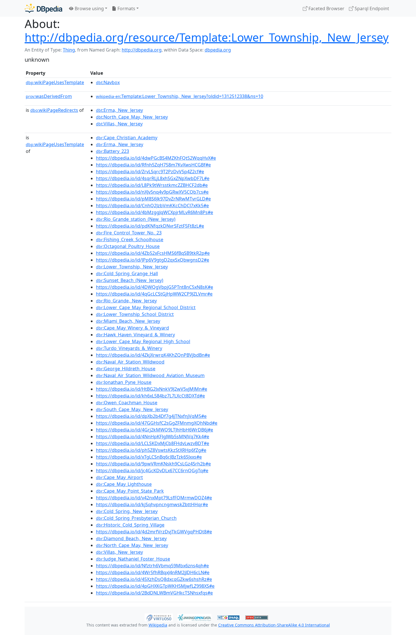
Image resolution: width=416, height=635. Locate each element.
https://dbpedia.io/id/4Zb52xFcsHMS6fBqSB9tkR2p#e (153, 253)
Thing (69, 50)
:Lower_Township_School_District (135, 314)
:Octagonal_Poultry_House (128, 246)
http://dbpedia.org (142, 50)
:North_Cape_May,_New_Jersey (132, 117)
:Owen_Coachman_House (126, 402)
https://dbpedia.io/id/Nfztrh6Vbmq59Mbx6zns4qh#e (152, 566)
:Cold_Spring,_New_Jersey (127, 511)
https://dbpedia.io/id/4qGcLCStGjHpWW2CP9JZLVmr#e (154, 294)
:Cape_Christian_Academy (126, 137)
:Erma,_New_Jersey (119, 110)
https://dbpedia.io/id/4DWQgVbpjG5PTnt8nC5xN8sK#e (154, 287)
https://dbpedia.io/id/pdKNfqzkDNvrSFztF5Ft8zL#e (150, 226)
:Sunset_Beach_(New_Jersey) (129, 280)
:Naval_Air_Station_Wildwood (130, 362)
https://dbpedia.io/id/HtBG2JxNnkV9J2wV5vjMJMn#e (151, 389)
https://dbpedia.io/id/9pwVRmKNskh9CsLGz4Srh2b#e (153, 464)
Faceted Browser (325, 8)
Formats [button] (125, 8)
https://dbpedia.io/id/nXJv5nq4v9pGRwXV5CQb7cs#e (152, 192)
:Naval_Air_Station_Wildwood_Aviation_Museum (150, 375)
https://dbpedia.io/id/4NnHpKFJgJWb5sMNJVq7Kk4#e (152, 436)
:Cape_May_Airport (119, 477)
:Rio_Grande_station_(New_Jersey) (135, 219)
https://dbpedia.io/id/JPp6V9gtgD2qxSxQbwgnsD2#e (152, 260)
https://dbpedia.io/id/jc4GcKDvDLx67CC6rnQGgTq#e (152, 470)
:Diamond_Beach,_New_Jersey (131, 538)
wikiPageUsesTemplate (55, 82)
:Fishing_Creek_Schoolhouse (129, 239)
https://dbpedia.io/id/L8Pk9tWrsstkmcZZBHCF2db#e (152, 185)
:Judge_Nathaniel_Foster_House (133, 559)
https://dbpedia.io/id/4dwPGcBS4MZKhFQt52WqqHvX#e (156, 158)
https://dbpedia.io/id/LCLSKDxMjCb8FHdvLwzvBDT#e (152, 443)
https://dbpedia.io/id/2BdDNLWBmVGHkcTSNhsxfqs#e (154, 593)
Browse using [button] (89, 8)
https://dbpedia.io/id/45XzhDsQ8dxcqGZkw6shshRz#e (154, 579)
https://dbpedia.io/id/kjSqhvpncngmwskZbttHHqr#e (152, 504)
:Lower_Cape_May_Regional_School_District (146, 307)
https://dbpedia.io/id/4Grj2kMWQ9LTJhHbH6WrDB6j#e (154, 430)
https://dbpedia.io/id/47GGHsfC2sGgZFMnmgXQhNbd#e (156, 423)
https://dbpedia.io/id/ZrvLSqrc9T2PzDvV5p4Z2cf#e (150, 171)
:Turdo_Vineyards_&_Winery (129, 348)
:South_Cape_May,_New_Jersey (132, 409)
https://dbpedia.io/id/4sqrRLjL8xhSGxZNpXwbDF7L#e (152, 178)
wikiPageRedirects (54, 110)
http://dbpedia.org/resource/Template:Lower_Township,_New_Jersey (207, 37)
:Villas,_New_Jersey (119, 124)
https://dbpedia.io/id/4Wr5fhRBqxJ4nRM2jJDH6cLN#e (152, 572)
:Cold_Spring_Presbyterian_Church (136, 518)
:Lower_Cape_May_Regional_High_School (143, 341)
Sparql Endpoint (371, 8)
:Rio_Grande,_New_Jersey (126, 301)
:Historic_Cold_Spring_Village (130, 525)
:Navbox (108, 82)
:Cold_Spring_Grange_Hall (127, 273)
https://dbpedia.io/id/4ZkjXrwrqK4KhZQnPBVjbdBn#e (153, 355)
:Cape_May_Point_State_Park (130, 491)
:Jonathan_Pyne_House (123, 382)
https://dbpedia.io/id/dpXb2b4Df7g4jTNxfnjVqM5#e (151, 416)
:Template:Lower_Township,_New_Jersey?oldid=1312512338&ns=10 (179, 96)
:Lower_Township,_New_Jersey (132, 267)
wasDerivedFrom (49, 96)
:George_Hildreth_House (125, 368)
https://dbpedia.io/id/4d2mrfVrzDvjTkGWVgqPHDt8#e (154, 532)
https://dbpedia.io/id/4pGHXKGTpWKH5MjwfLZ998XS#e (155, 586)
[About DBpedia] (43, 8)
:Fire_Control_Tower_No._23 (129, 233)
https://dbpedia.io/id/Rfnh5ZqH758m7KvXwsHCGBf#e (153, 165)
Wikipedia (158, 625)
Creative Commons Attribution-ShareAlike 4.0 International (274, 625)
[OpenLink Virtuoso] (159, 617)
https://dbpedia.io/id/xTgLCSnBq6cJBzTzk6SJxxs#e (149, 457)
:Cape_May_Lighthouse (124, 484)
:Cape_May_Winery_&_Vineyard (132, 328)
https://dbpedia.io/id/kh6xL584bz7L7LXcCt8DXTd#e (150, 396)
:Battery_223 (112, 151)
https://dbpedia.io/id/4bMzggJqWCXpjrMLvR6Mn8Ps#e (154, 212)
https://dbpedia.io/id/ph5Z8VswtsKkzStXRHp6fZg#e (151, 450)
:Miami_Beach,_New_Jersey (128, 321)
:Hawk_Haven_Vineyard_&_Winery (135, 335)
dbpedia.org (218, 50)
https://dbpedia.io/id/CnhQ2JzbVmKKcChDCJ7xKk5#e (152, 205)
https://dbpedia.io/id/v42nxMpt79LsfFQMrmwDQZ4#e (154, 498)
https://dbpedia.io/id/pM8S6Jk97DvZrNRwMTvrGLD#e (153, 199)
